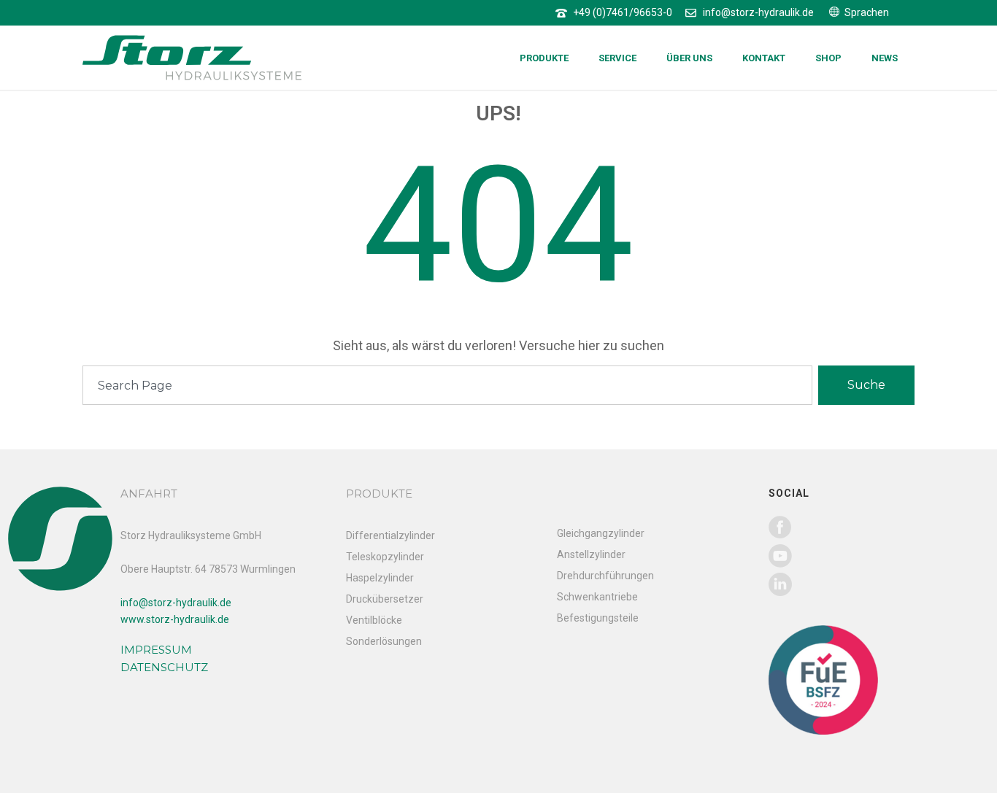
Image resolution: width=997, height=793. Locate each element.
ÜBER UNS (689, 58)
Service (617, 58)
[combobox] (447, 385)
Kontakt (763, 58)
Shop (828, 58)
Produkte (544, 58)
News (884, 58)
